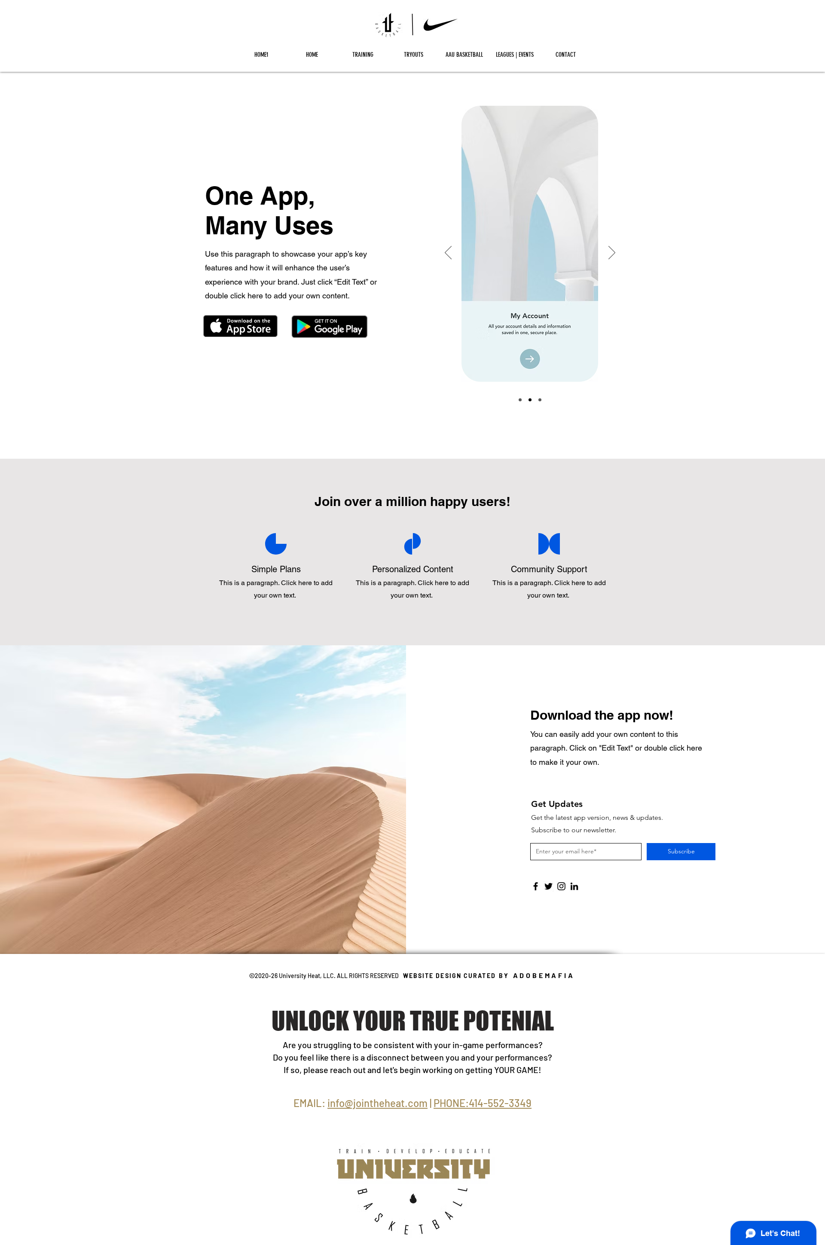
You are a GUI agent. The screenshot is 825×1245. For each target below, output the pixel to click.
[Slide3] (539, 400)
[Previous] (448, 253)
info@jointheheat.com (377, 1103)
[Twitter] (548, 886)
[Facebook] (535, 886)
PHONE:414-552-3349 (483, 1103)
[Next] (611, 253)
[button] (362, 54)
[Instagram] (561, 886)
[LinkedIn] (574, 886)
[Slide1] (520, 400)
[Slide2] (530, 400)
